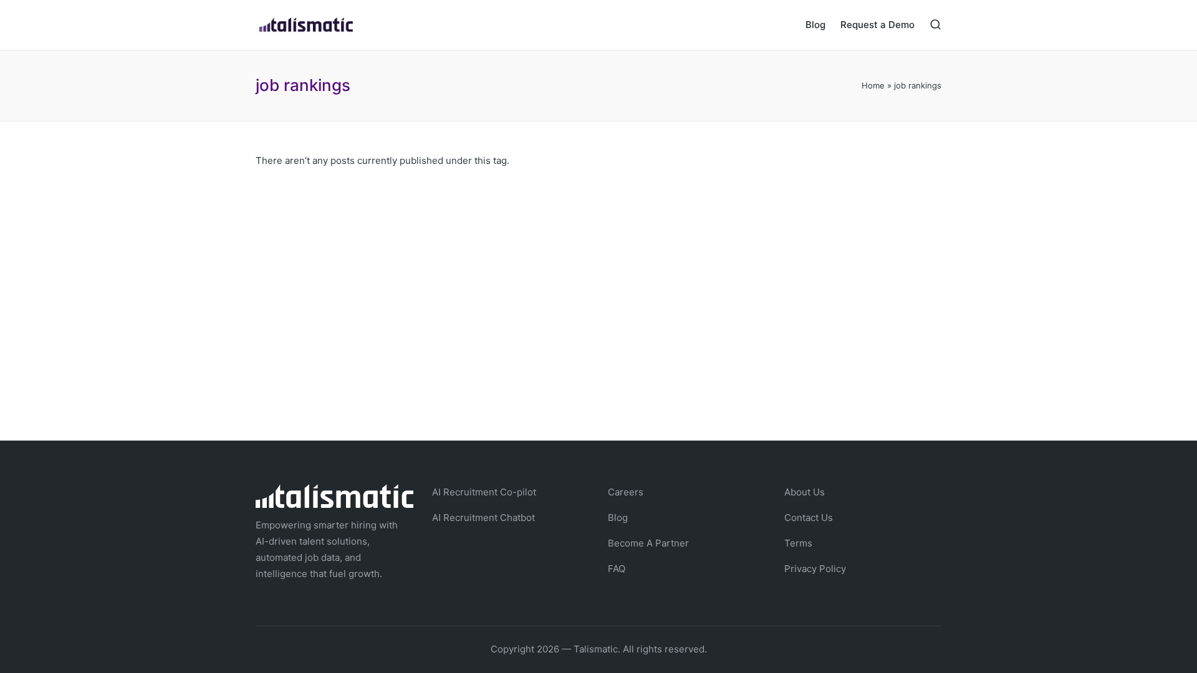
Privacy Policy (815, 569)
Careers (625, 492)
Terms (798, 543)
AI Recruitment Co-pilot (484, 492)
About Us (804, 492)
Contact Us (808, 517)
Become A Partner (648, 543)
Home (873, 85)
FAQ (616, 569)
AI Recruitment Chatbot (483, 517)
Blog (618, 517)
